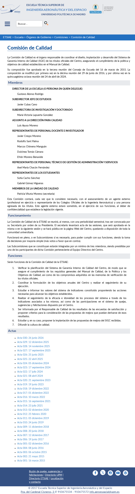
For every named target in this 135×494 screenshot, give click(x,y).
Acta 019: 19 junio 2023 (30, 384)
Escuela (19, 37)
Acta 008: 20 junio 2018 (30, 431)
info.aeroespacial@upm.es (104, 492)
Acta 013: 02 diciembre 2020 (33, 410)
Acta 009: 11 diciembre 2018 (33, 427)
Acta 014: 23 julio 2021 (30, 406)
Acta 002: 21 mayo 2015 (30, 456)
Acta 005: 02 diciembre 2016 (33, 444)
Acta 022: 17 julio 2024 (30, 372)
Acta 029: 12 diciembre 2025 (33, 342)
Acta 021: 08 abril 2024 (30, 376)
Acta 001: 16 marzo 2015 (31, 461)
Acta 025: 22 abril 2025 (30, 359)
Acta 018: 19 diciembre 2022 (33, 389)
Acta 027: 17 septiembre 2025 (33, 350)
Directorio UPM (53, 475)
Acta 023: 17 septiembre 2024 (33, 367)
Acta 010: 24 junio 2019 (30, 422)
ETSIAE (7, 37)
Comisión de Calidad (83, 37)
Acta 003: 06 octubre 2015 (32, 452)
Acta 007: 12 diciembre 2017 (33, 435)
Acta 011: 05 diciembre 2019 (33, 418)
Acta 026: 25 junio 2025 (30, 355)
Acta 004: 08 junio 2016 (30, 448)
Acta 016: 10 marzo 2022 (31, 397)
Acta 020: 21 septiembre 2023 (33, 380)
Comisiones (61, 37)
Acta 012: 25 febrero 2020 (31, 414)
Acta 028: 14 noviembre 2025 (33, 346)
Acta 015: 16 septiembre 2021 (33, 401)
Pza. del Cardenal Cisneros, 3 (38, 492)
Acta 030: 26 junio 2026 (30, 338)
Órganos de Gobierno (38, 37)
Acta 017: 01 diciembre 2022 (33, 393)
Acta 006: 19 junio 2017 (30, 439)
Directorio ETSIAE (39, 478)
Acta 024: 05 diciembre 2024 (33, 363)
